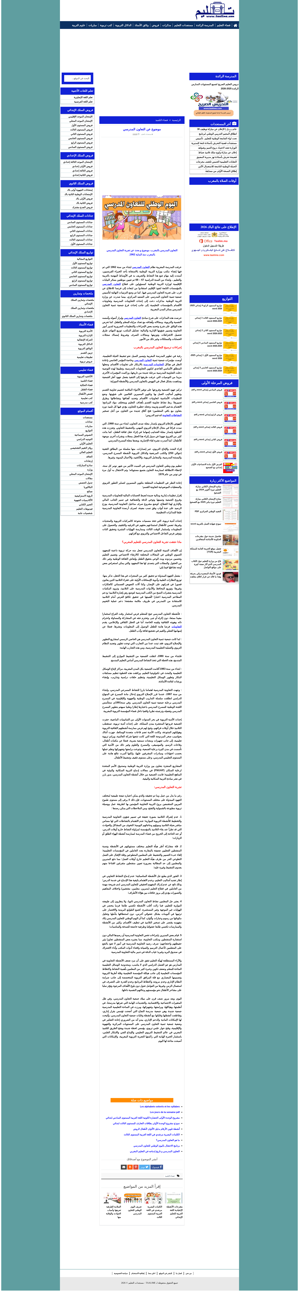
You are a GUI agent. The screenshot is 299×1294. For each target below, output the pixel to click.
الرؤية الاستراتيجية (84, 495)
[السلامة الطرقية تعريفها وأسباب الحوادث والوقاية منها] (112, 1198)
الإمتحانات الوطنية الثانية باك (78, 194)
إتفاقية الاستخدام (137, 1273)
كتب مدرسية (86, 402)
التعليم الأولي (86, 443)
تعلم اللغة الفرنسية (83, 101)
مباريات (89, 426)
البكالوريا (88, 487)
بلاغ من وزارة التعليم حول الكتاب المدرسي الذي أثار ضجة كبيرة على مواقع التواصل (206, 564)
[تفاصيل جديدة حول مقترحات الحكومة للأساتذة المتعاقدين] (230, 540)
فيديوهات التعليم (84, 508)
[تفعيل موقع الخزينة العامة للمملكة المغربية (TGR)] (230, 552)
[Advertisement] (118, 9)
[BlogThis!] (130, 1167)
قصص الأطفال (85, 393)
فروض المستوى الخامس (80, 138)
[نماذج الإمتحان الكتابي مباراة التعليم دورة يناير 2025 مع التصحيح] (230, 502)
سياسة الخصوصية (121, 1273)
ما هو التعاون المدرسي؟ (168, 1140)
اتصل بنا (179, 1273)
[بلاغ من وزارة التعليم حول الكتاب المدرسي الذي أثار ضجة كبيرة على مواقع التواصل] (230, 565)
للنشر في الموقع (165, 1273)
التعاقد (89, 456)
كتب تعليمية (87, 398)
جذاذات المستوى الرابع (81, 235)
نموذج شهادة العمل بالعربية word (206, 524)
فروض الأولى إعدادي (82, 166)
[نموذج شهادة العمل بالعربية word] (230, 527)
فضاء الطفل (87, 389)
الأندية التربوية (86, 331)
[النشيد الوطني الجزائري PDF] (230, 515)
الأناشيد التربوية (85, 376)
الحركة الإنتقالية (85, 339)
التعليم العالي (86, 452)
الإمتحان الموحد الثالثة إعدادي (78, 162)
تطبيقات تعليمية (85, 357)
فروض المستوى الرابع (82, 142)
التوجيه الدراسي (85, 439)
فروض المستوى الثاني (82, 134)
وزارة (90, 469)
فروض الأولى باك (84, 198)
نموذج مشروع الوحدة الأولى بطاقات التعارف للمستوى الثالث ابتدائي (146, 1123)
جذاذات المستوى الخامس (80, 226)
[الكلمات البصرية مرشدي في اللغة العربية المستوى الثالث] (153, 1198)
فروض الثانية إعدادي (83, 175)
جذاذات (89, 421)
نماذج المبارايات (85, 465)
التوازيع (89, 430)
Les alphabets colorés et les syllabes (160, 1106)
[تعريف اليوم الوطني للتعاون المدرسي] (133, 1198)
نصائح (90, 491)
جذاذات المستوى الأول (82, 244)
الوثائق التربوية (85, 348)
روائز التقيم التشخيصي (81, 448)
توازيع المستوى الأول (82, 263)
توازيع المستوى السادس (81, 285)
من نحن (189, 1273)
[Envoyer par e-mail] (124, 1167)
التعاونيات (177, 626)
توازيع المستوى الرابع (82, 280)
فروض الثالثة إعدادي (82, 170)
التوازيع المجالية (85, 259)
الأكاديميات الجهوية (83, 500)
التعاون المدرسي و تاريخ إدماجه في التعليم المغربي (155, 1151)
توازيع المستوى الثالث (82, 267)
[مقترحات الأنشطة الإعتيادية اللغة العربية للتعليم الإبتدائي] (174, 1198)
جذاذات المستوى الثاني (81, 231)
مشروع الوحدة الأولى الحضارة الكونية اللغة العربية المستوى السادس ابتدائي (143, 1117)
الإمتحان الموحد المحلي (81, 121)
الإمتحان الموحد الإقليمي (80, 116)
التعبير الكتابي (86, 504)
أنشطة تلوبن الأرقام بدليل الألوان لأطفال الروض (156, 1129)
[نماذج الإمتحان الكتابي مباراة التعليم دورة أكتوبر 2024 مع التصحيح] (230, 490)
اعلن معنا (151, 1273)
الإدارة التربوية (86, 335)
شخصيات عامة (85, 513)
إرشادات (88, 461)
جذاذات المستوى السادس (80, 222)
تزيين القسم (87, 352)
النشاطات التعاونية (172, 415)
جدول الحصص (86, 482)
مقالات (89, 478)
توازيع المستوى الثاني (82, 272)
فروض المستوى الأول (82, 125)
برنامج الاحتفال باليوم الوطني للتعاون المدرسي (156, 1145)
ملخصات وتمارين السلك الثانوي (77, 316)
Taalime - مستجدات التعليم (142, 1283)
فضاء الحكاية (86, 385)
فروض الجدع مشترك (82, 207)
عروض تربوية (86, 361)
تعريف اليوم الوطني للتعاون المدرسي (135, 1210)
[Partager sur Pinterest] (135, 1167)
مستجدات (88, 417)
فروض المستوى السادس (80, 147)
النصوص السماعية (84, 434)
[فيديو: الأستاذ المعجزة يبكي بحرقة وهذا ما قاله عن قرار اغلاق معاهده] (230, 577)
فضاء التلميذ (170, 1176)
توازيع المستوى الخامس (81, 276)
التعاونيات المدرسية (153, 364)
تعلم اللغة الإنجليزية (83, 97)
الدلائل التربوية (85, 344)
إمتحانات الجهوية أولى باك (80, 190)
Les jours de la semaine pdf (165, 1112)
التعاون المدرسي (141, 267)
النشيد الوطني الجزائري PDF (208, 511)
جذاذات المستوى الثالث (81, 239)
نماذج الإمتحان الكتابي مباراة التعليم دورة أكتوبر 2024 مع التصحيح (208, 489)
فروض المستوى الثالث (81, 129)
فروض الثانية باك (84, 203)
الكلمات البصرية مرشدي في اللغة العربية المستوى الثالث (152, 1134)
